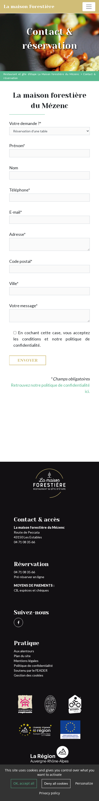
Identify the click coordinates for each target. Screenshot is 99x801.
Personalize (84, 783)
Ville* (13, 283)
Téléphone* (19, 189)
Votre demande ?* (25, 123)
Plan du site (22, 656)
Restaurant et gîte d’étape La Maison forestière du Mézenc (41, 74)
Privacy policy (49, 793)
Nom (13, 167)
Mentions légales (26, 661)
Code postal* (20, 261)
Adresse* (17, 234)
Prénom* (17, 145)
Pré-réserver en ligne (29, 577)
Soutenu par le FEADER (30, 670)
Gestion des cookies (28, 675)
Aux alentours (24, 651)
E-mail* (15, 212)
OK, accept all (23, 783)
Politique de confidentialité (33, 666)
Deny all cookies (56, 783)
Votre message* (23, 305)
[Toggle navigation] (88, 6)
